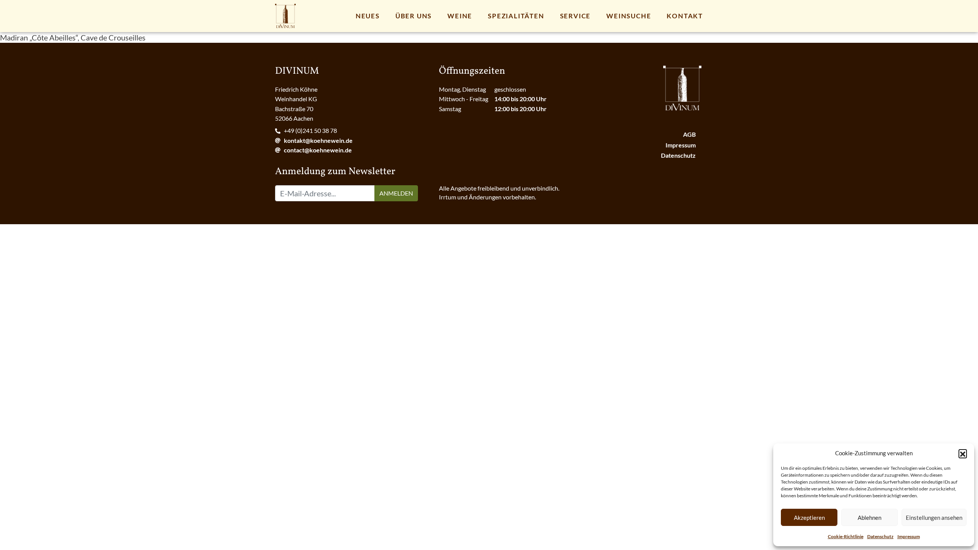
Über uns (413, 16)
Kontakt (685, 16)
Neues (368, 16)
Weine (459, 16)
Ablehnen (869, 517)
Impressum (908, 536)
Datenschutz (880, 536)
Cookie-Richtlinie (845, 536)
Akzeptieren (809, 517)
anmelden (396, 193)
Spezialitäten (516, 16)
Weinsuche (628, 16)
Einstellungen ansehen (934, 517)
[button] (963, 453)
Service (575, 16)
